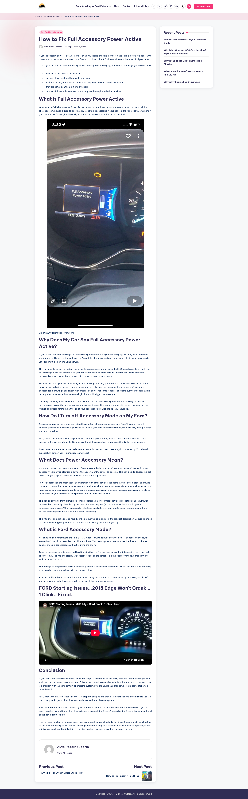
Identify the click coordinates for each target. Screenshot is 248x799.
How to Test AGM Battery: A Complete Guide (185, 41)
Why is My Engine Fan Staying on (182, 82)
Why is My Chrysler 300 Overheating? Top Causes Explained (185, 52)
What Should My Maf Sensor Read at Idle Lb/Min (184, 73)
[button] (203, 6)
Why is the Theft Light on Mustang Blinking (183, 62)
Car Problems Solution (51, 32)
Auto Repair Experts (73, 747)
